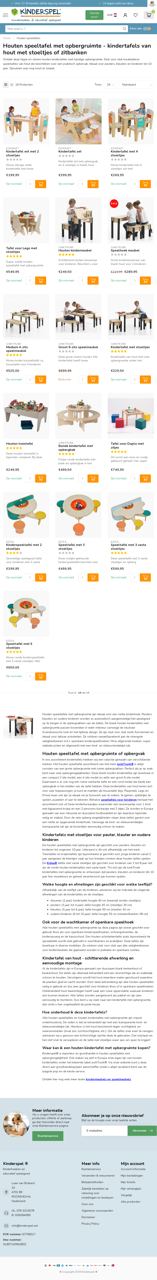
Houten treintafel (19, 444)
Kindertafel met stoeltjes (130, 347)
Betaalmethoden (92, 1182)
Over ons (87, 1204)
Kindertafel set (70, 151)
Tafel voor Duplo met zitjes (127, 445)
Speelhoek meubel (125, 250)
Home (7, 38)
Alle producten (130, 1202)
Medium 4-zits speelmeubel (17, 349)
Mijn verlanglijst (131, 1189)
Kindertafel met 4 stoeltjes (124, 153)
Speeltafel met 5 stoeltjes (19, 646)
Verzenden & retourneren (98, 1176)
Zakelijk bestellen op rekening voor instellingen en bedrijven (97, 1193)
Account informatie (133, 1169)
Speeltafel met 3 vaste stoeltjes (128, 547)
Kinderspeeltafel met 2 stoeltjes (24, 547)
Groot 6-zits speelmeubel (78, 347)
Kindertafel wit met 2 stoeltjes (22, 153)
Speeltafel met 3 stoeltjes (71, 547)
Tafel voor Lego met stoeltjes (21, 250)
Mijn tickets (128, 1182)
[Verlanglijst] (135, 15)
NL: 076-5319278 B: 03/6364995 (23, 1213)
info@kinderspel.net (25, 1226)
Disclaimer (88, 1217)
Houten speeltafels (28, 38)
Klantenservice (48, 1136)
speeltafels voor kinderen (119, 800)
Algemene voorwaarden (97, 1211)
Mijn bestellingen (132, 1176)
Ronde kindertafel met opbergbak (75, 448)
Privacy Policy (90, 1224)
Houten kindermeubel (75, 250)
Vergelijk (126, 1195)
